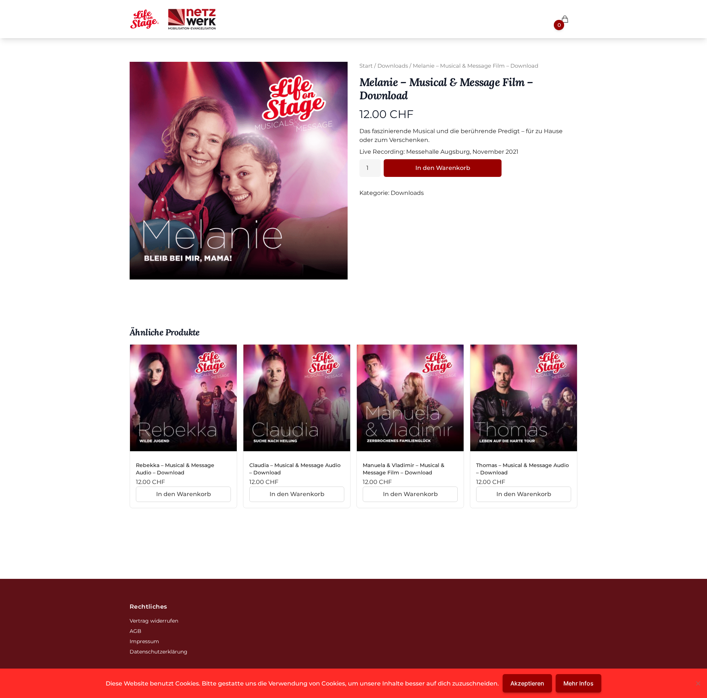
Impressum (144, 641)
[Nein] (697, 683)
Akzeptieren (527, 683)
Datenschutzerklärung (158, 651)
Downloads (392, 66)
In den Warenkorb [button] (183, 494)
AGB (135, 631)
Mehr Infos (578, 683)
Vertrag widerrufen (154, 620)
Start (366, 66)
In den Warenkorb (442, 167)
